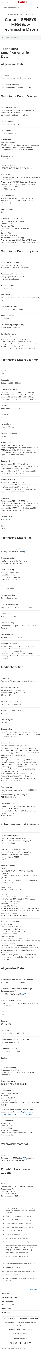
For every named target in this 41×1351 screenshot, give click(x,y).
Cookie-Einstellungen (20, 1333)
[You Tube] (30, 1343)
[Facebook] (11, 1343)
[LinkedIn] (20, 1343)
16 (24, 1160)
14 (23, 1157)
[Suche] (7, 2)
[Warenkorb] (3, 2)
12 (10, 1123)
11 (6, 1104)
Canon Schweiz (19, 1339)
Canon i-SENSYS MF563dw (10, 37)
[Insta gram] (16, 1343)
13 (18, 1130)
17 (26, 1160)
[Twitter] (25, 1343)
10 (25, 993)
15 (25, 1157)
